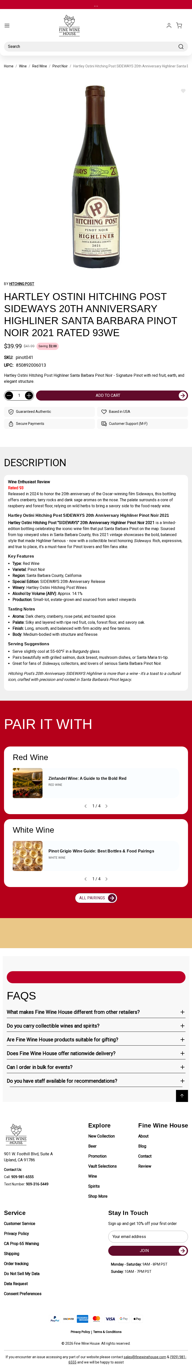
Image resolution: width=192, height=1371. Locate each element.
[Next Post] (106, 806)
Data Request (16, 1283)
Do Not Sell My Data (22, 1273)
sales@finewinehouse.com (145, 1357)
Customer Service (19, 1223)
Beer (92, 1146)
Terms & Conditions (107, 1332)
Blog (142, 1146)
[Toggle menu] (7, 26)
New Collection (101, 1136)
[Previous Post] (86, 806)
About (143, 1136)
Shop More (98, 1196)
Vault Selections (102, 1166)
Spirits (94, 1186)
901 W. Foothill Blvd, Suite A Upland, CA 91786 (29, 1157)
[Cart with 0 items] (182, 26)
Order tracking (16, 1263)
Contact (145, 1156)
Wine (92, 1176)
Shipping (11, 1253)
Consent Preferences (23, 1293)
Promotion (97, 1156)
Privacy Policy (16, 1233)
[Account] (169, 26)
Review (144, 1166)
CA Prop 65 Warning (21, 1243)
